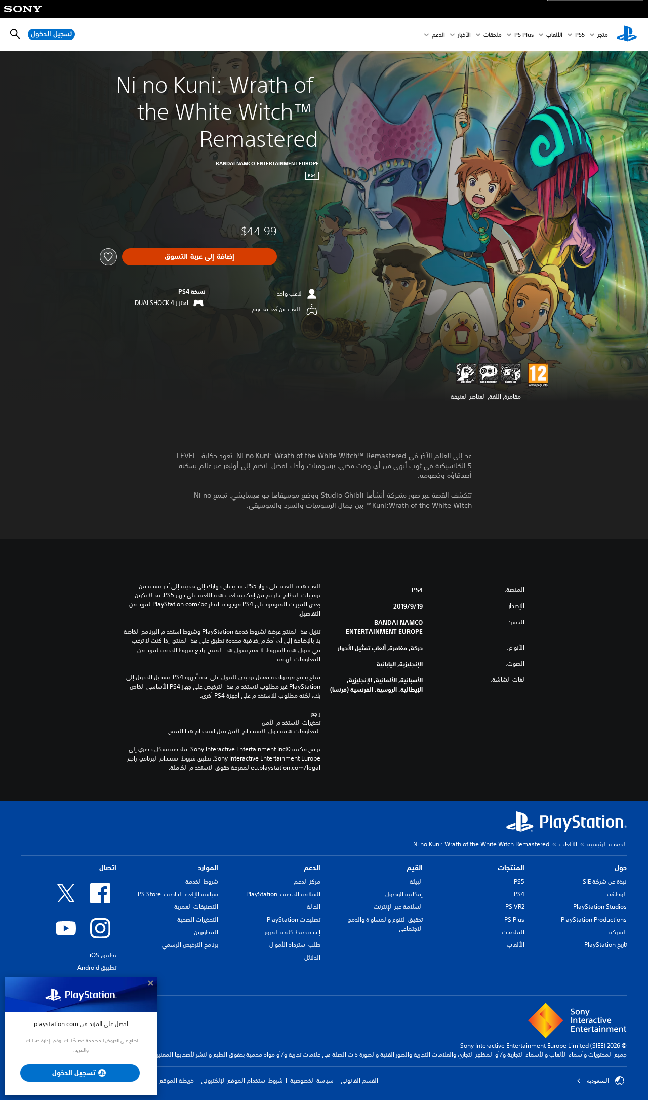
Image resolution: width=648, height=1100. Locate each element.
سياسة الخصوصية (312, 1080)
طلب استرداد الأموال (294, 944)
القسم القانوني (359, 1080)
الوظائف (617, 894)
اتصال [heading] (107, 868)
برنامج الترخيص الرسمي (190, 944)
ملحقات (492, 35)
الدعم (438, 35)
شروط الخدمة (201, 881)
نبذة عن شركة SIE (605, 881)
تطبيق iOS (103, 955)
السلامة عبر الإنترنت (398, 906)
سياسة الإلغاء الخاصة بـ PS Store (178, 894)
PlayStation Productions (594, 919)
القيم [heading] (415, 868)
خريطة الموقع (176, 1080)
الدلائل (312, 957)
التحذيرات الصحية (197, 919)
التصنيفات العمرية (196, 906)
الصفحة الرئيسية (607, 844)
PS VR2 (514, 906)
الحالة (313, 906)
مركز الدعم (307, 881)
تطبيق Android (96, 967)
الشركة (618, 932)
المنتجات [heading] (511, 868)
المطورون (206, 932)
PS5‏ (580, 35)
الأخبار (464, 35)
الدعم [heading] (312, 868)
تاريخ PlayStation (605, 944)
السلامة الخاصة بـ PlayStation (283, 894)
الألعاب (554, 35)
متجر (602, 35)
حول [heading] (621, 868)
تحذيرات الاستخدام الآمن (291, 722)
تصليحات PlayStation (293, 919)
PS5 (519, 881)
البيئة (416, 881)
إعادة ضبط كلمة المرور (292, 932)
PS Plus (524, 35)
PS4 (519, 894)
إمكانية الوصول (404, 894)
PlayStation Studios (600, 906)
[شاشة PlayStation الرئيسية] (626, 34)
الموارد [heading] (208, 868)
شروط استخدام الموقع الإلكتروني (242, 1080)
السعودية (598, 1080)
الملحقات (513, 932)
